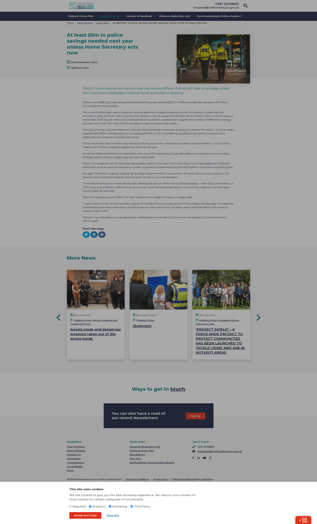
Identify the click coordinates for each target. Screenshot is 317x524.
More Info (113, 515)
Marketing (119, 506)
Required (78, 506)
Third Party (141, 506)
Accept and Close (85, 515)
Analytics (98, 506)
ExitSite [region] (305, 520)
